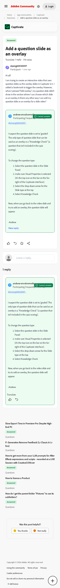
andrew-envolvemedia (24, 114)
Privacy (43, 568)
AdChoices (14, 584)
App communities (24, 15)
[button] (6, 7)
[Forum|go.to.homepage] (22, 6)
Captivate (40, 15)
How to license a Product (17, 478)
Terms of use (33, 568)
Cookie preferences (14, 573)
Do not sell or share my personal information (25, 578)
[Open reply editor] (30, 258)
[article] (30, 341)
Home (9, 15)
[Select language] (38, 6)
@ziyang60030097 (17, 122)
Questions (11, 18)
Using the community (16, 568)
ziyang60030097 (18, 65)
